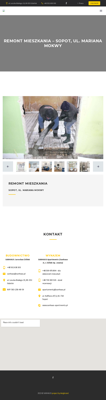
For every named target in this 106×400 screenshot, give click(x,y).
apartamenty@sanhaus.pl (53, 289)
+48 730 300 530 (49, 280)
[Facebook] (66, 3)
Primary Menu (101, 11)
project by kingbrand (60, 393)
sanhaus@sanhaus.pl (16, 273)
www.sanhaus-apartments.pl (55, 305)
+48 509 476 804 (49, 270)
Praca (81, 3)
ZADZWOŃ (94, 3)
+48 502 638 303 (50, 3)
